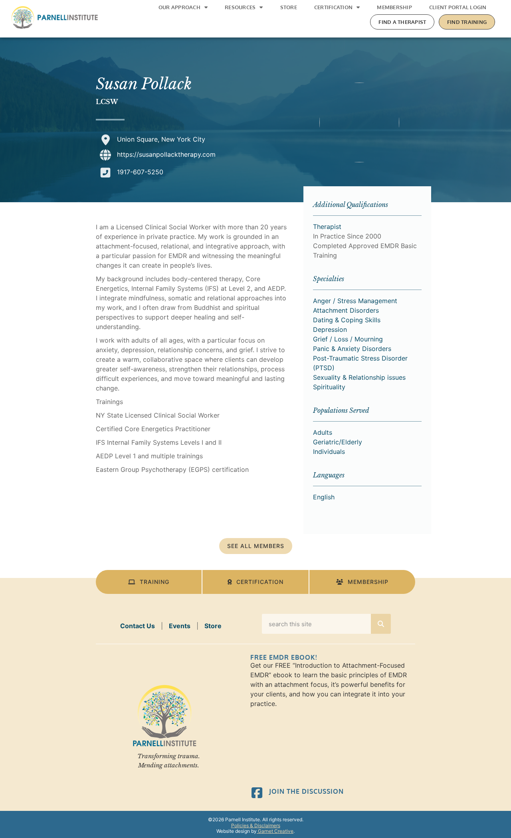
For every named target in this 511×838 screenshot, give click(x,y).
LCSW (107, 102)
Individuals (329, 451)
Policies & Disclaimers (255, 825)
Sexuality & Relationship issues (359, 377)
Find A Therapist (402, 22)
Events (179, 626)
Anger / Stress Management (355, 301)
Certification (333, 7)
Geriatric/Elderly (337, 442)
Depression (330, 329)
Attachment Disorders (346, 310)
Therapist (327, 227)
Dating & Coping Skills (346, 320)
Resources (240, 7)
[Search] (381, 624)
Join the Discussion (306, 791)
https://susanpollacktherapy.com (166, 154)
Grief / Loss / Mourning (348, 339)
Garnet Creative (275, 831)
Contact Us (137, 626)
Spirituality (329, 387)
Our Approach (179, 7)
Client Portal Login (458, 7)
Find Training (467, 22)
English (324, 497)
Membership (394, 7)
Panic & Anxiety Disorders (352, 349)
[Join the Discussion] (257, 793)
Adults (322, 432)
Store (288, 7)
